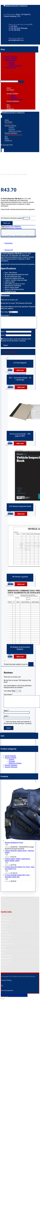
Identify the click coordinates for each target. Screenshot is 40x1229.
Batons (3, 946)
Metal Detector (5, 938)
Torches (3, 926)
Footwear (12, 64)
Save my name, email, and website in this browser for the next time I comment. (16, 340)
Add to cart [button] (20, 370)
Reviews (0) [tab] (9, 250)
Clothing (11, 62)
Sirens (3, 952)
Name (3, 332)
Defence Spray (5, 920)
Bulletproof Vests (6, 958)
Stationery (17, 226)
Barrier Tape (4, 932)
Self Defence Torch (7, 944)
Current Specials (10, 67)
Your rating (5, 312)
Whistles (3, 949)
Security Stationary (11, 58)
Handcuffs (4, 941)
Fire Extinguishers (6, 955)
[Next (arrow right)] (3, 998)
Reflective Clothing (15, 66)
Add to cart (6, 223)
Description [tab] (9, 243)
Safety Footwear (6, 961)
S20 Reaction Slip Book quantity (11, 218)
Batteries (4, 929)
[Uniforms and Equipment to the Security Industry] (15, 6)
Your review (5, 315)
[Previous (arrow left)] (1, 998)
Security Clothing (10, 60)
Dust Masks (4, 923)
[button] (21, 82)
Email (3, 335)
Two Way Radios (6, 935)
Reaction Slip (8, 226)
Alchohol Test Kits (6, 917)
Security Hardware (11, 56)
